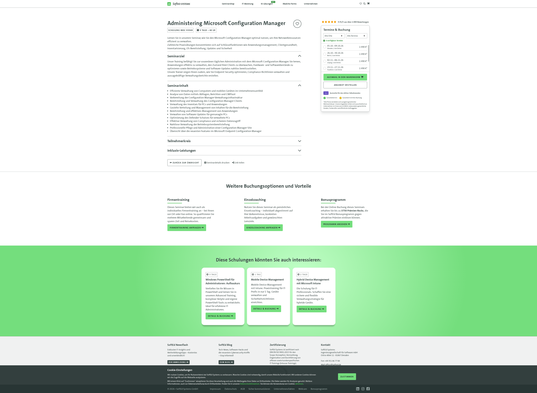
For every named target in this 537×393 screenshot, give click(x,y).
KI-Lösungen (268, 3)
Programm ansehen (335, 224)
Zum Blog (225, 362)
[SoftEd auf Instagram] (362, 389)
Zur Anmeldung (177, 362)
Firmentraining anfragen (186, 227)
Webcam (302, 388)
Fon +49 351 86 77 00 (330, 360)
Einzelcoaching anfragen (262, 227)
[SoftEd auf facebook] (367, 389)
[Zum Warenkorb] (368, 2)
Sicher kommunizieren (259, 388)
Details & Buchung (219, 316)
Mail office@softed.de (331, 364)
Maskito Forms (290, 3)
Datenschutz (231, 388)
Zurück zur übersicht (185, 162)
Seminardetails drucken (217, 162)
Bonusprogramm (319, 388)
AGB (243, 388)
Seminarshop (228, 3)
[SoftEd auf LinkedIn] (357, 389)
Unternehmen (311, 3)
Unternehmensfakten (284, 388)
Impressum (215, 388)
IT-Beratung (247, 3)
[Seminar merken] (297, 24)
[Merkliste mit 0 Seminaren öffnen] (361, 2)
